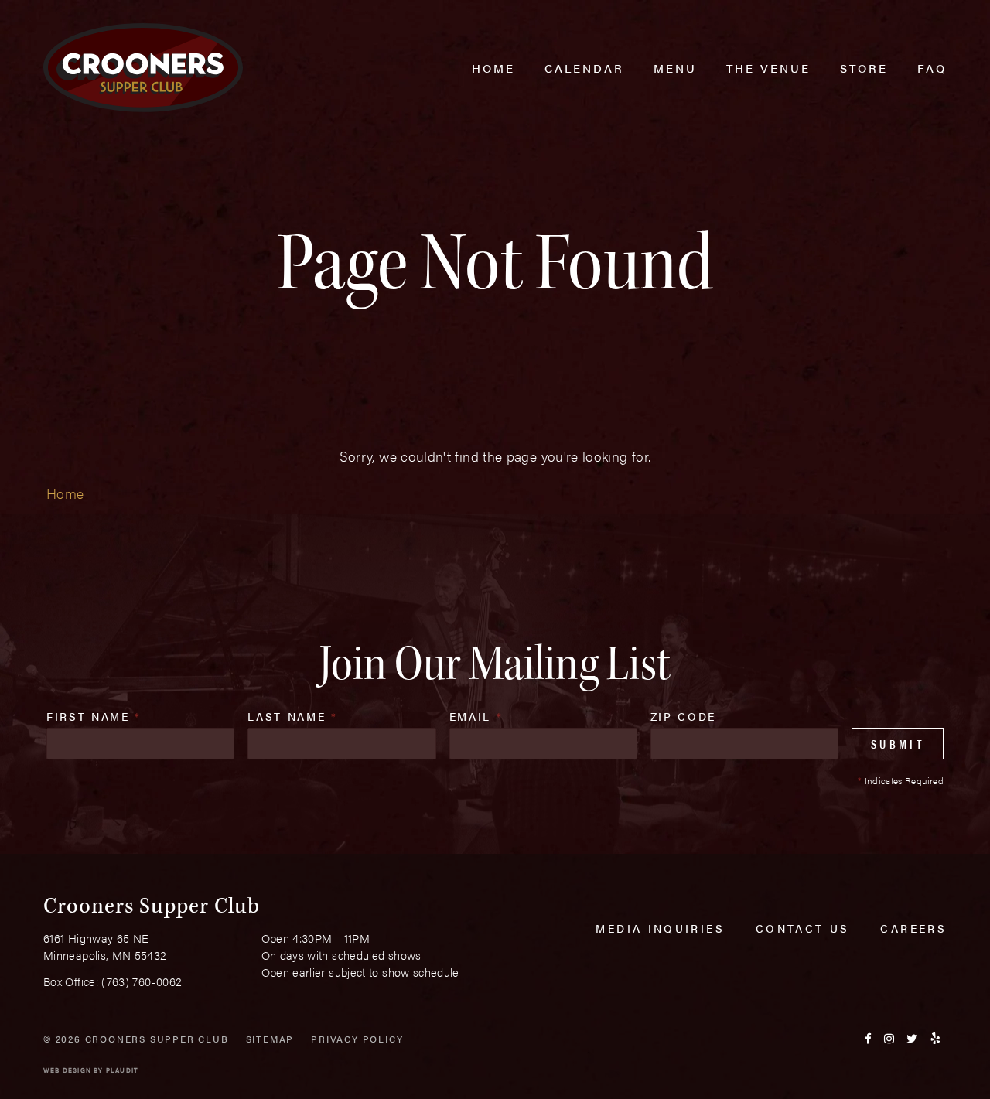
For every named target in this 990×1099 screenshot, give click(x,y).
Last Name (292, 716)
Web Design (67, 1070)
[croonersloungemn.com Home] (143, 67)
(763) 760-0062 (141, 981)
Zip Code (683, 716)
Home (65, 493)
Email (476, 716)
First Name (94, 716)
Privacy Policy (357, 1038)
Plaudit (122, 1070)
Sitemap (270, 1038)
